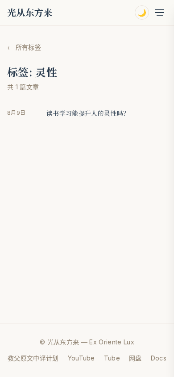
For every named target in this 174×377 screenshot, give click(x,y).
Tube (112, 358)
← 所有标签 (24, 47)
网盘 (135, 358)
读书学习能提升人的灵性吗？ (87, 113)
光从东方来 (30, 12)
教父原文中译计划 (33, 358)
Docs (158, 358)
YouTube (81, 358)
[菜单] (160, 12)
